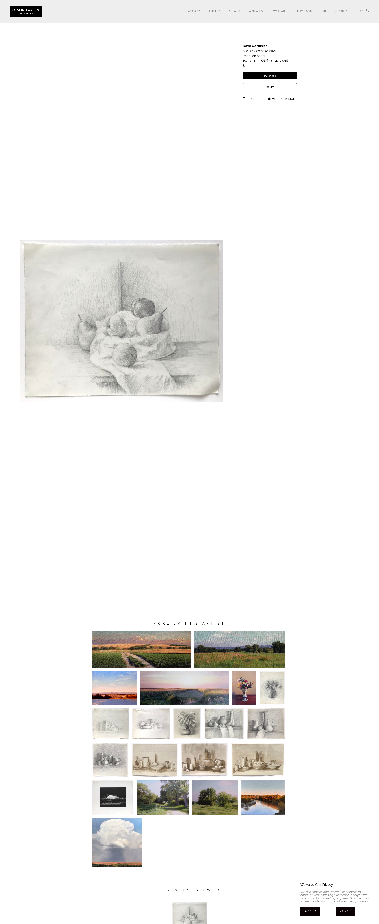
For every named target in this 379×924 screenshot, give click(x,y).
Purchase (270, 75)
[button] (194, 10)
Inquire (270, 86)
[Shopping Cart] (361, 10)
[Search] (367, 10)
